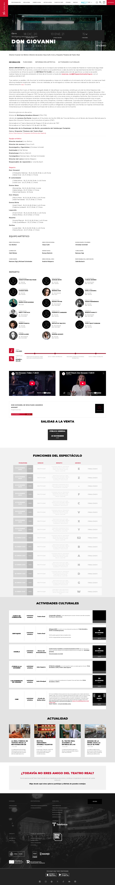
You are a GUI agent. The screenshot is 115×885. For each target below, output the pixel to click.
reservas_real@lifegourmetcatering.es (76, 74)
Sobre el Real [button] (37, 2)
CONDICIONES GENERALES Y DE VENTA (59, 807)
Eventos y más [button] (59, 2)
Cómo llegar (12, 840)
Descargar (99, 410)
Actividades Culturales (68, 62)
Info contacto (12, 838)
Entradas (111, 2)
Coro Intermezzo (15, 133)
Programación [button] (16, 2)
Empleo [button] (75, 2)
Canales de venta (13, 805)
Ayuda (95, 801)
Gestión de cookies (56, 816)
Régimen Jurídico (34, 840)
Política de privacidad (57, 812)
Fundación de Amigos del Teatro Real (39, 805)
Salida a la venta (13, 807)
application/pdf (21, 414)
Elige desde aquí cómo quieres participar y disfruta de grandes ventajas (57, 784)
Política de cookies (56, 814)
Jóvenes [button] (68, 2)
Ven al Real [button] (26, 2)
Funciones (27, 62)
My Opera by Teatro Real (36, 807)
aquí (23, 84)
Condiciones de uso (56, 805)
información (14, 62)
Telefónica (60, 823)
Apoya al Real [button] (48, 2)
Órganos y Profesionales (36, 838)
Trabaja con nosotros (36, 842)
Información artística (45, 62)
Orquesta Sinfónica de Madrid (34, 133)
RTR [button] (81, 2)
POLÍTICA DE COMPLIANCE (57, 810)
